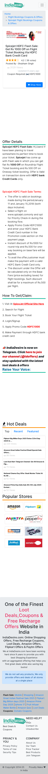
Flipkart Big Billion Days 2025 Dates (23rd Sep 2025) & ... (22, 439)
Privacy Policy (10, 746)
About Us (30, 742)
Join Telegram (33, 755)
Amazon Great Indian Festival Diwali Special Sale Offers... (22, 451)
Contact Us (31, 725)
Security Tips (9, 752)
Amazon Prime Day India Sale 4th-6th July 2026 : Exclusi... (23, 486)
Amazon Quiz (24, 707)
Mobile (18, 695)
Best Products (33, 752)
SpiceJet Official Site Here (28, 303)
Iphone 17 (20, 704)
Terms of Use (9, 749)
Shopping (28, 695)
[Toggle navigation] (42, 5)
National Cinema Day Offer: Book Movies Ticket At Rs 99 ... (23, 474)
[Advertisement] (24, 114)
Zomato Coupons (23, 711)
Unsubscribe (32, 729)
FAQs (28, 722)
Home (8, 13)
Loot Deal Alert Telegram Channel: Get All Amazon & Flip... (24, 463)
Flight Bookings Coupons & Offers (25, 17)
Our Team (31, 746)
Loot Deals (38, 707)
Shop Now (35, 84)
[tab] (7, 432)
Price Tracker (32, 749)
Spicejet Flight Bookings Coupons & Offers (25, 22)
